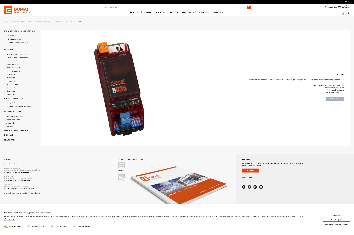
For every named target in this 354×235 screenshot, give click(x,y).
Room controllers (13, 88)
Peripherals (10, 50)
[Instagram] (261, 187)
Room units (10, 81)
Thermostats (11, 91)
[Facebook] (243, 187)
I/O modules (11, 36)
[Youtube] (249, 187)
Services (173, 12)
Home (6, 22)
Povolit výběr (336, 220)
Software (9, 126)
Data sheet (334, 99)
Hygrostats (10, 74)
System (147, 12)
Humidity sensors (13, 71)
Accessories (10, 46)
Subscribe (251, 170)
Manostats (10, 78)
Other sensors (12, 64)
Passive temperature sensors (17, 54)
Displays (8, 135)
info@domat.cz (25, 180)
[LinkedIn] (255, 187)
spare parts (10, 140)
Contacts (219, 12)
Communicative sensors (15, 61)
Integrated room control (16, 103)
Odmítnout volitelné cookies (336, 224)
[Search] (249, 7)
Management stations (16, 130)
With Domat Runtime (14, 116)
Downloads (204, 12)
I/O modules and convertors (39, 22)
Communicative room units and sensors (18, 107)
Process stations (13, 112)
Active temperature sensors (17, 57)
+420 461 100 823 (11, 172)
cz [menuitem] (348, 2)
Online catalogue (18, 22)
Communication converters (64, 22)
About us (135, 12)
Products (160, 12)
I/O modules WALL (13, 39)
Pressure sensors (13, 67)
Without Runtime (13, 119)
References (188, 12)
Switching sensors (13, 84)
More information (9, 220)
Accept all (336, 215)
